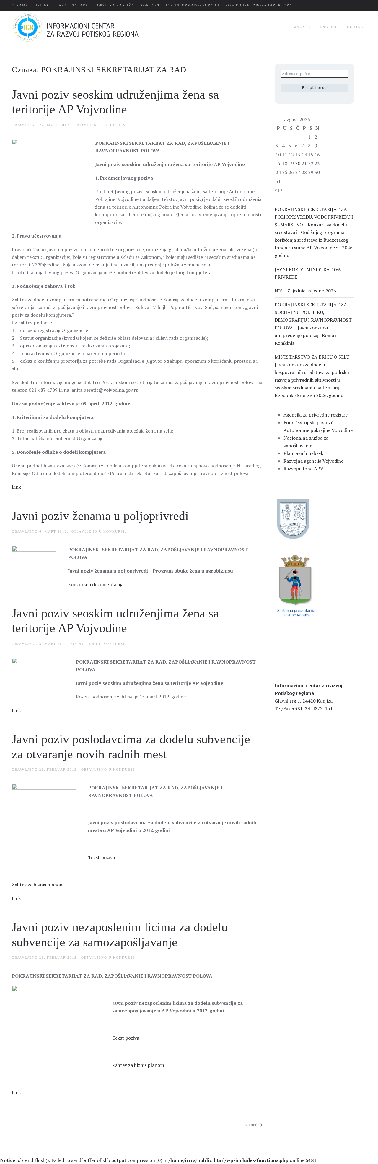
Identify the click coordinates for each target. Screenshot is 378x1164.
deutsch (356, 27)
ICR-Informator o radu (192, 5)
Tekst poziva (101, 857)
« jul (279, 189)
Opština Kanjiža (115, 5)
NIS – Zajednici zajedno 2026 (305, 290)
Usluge (43, 5)
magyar (302, 27)
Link (16, 487)
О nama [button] (20, 5)
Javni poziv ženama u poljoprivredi (100, 516)
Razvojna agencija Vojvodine (313, 461)
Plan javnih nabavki (304, 453)
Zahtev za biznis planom (38, 884)
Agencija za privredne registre (316, 415)
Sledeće (252, 1125)
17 (278, 163)
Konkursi (116, 125)
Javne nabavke (74, 5)
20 (297, 163)
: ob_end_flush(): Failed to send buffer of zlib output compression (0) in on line (158, 1160)
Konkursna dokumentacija (95, 584)
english (329, 27)
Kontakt (150, 5)
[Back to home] (85, 27)
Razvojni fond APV (303, 468)
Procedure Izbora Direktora (258, 5)
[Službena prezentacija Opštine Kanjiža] (295, 585)
